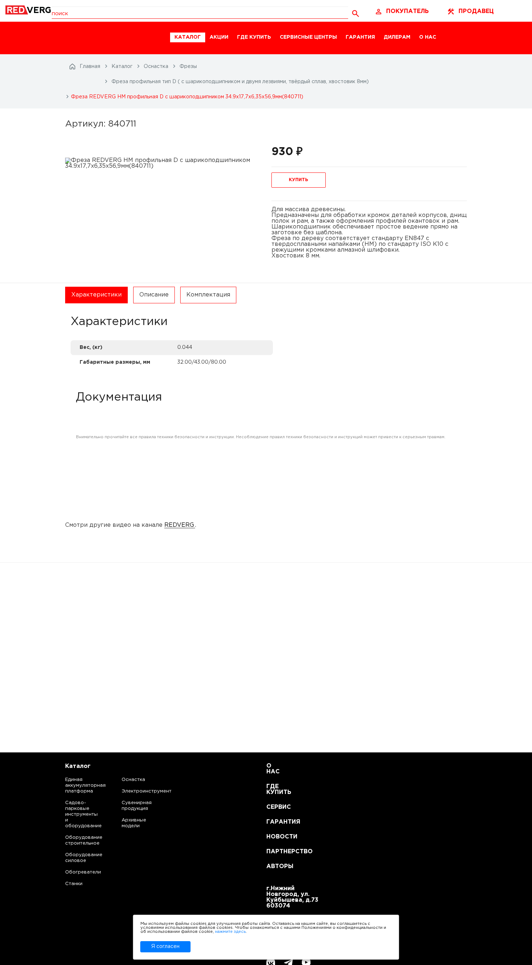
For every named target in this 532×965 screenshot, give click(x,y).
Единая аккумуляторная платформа (76, 785)
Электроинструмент (140, 791)
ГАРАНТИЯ (360, 37)
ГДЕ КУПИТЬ (254, 37)
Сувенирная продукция (137, 806)
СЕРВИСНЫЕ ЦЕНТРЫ (308, 37)
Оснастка (133, 780)
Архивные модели (134, 823)
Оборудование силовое (76, 858)
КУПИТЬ (298, 180)
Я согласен (165, 946)
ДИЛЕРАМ (397, 37)
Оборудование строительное (76, 840)
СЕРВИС (275, 807)
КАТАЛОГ (187, 37)
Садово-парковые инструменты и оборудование (76, 814)
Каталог (77, 766)
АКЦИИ (219, 37)
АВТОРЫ (275, 866)
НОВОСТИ (275, 837)
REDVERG (179, 525)
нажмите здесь (230, 932)
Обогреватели (76, 872)
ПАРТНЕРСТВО (275, 851)
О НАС (427, 37)
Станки (74, 884)
